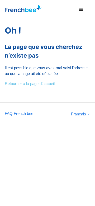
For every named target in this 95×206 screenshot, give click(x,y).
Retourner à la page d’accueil (30, 83)
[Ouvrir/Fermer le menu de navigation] (81, 9)
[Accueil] (23, 9)
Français (79, 114)
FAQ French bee (19, 113)
